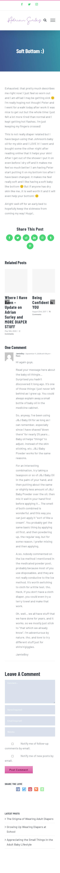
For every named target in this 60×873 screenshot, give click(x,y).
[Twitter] (24, 789)
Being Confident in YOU (42, 302)
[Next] (52, 302)
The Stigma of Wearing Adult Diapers (30, 818)
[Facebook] (18, 789)
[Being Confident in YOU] (43, 281)
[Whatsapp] (42, 789)
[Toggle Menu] (52, 20)
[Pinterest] (30, 789)
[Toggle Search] (45, 20)
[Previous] (7, 302)
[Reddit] (36, 789)
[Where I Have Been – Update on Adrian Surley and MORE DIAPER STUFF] (16, 281)
